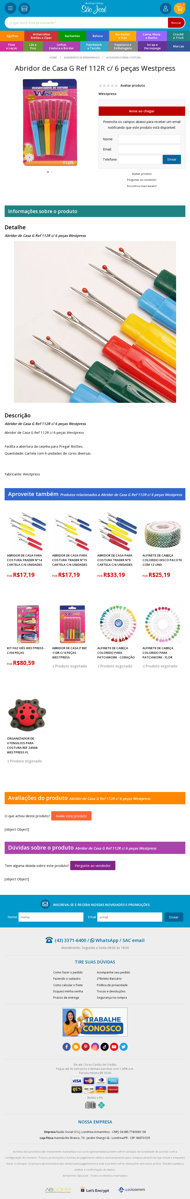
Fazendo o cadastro (67, 978)
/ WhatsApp (102, 940)
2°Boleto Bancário (109, 978)
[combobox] (95, 22)
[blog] (76, 1047)
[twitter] (124, 1047)
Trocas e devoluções (111, 991)
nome (12, 917)
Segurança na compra (112, 997)
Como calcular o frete (68, 985)
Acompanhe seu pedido (113, 972)
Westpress (107, 93)
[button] (48, 172)
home (53, 57)
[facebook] (67, 1047)
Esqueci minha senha (68, 991)
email (92, 917)
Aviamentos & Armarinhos (81, 57)
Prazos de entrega (66, 997)
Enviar (171, 159)
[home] (94, 12)
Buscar (176, 23)
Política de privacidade (112, 985)
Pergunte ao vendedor (93, 865)
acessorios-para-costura (123, 57)
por (10, 576)
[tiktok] (105, 1047)
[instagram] (95, 1047)
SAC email (134, 940)
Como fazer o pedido (68, 972)
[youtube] (114, 1047)
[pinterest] (86, 1047)
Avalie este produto (71, 816)
